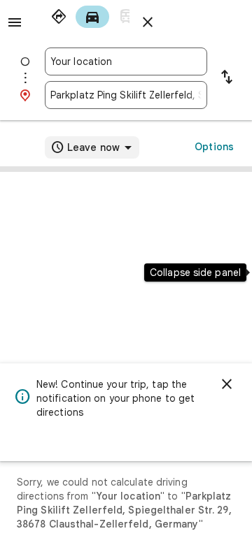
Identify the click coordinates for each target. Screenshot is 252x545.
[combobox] (126, 61)
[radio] (59, 17)
